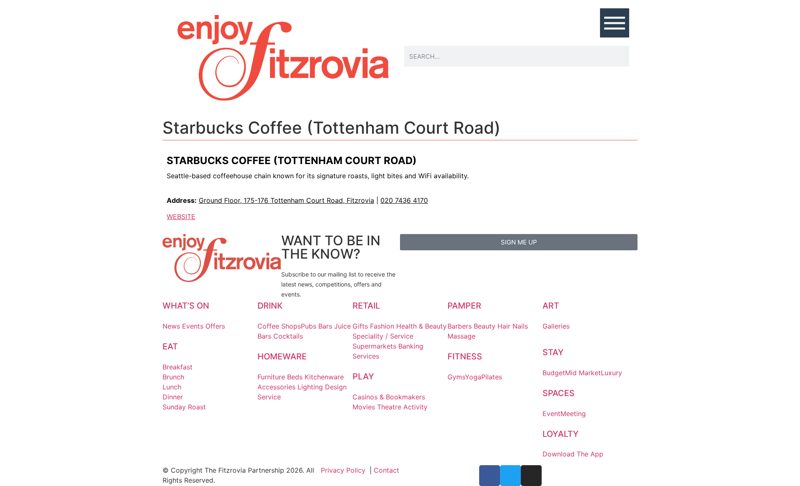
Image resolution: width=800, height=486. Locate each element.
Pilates (491, 377)
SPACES (558, 393)
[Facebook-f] (489, 475)
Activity (415, 407)
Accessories (276, 387)
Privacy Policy (343, 470)
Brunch (173, 377)
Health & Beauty (421, 326)
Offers (215, 326)
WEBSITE (181, 216)
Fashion (382, 326)
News (171, 326)
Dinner (172, 397)
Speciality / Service (382, 336)
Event (551, 413)
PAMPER (464, 306)
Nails (520, 326)
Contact (386, 470)
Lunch (171, 387)
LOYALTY (560, 434)
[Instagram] (531, 475)
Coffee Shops (279, 326)
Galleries (556, 326)
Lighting (310, 387)
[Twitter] (510, 475)
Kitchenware (324, 377)
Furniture (271, 377)
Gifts (360, 326)
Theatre (389, 407)
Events (192, 326)
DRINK (270, 306)
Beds (294, 377)
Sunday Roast (184, 407)
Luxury (611, 373)
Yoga (473, 377)
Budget (553, 373)
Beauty (484, 326)
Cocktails (288, 336)
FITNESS (465, 356)
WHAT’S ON (185, 306)
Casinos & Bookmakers (388, 397)
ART (550, 306)
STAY (553, 352)
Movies (363, 407)
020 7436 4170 (404, 200)
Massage (461, 336)
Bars (325, 326)
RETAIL (366, 306)
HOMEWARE (282, 356)
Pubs (308, 326)
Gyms (456, 377)
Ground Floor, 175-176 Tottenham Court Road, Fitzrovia (286, 200)
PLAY (363, 376)
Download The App (572, 454)
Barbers (460, 326)
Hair (504, 326)
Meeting (573, 413)
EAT (170, 346)
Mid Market (583, 373)
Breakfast (177, 367)
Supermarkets (374, 346)
